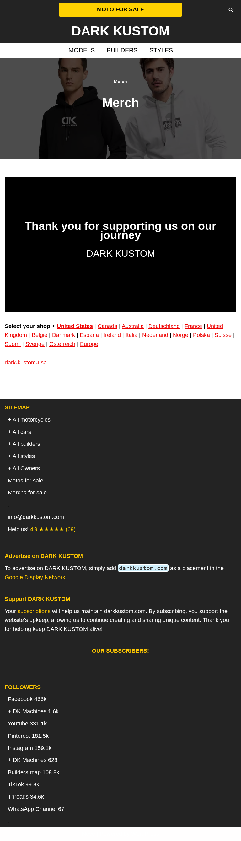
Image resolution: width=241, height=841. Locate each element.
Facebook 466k (27, 699)
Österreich (62, 344)
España (89, 335)
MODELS (81, 50)
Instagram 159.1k (29, 748)
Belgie (39, 335)
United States (75, 326)
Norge (180, 335)
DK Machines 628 (35, 760)
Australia (133, 326)
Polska (201, 335)
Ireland (112, 335)
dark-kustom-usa (26, 362)
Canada (107, 326)
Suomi (13, 344)
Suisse (223, 335)
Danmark (63, 335)
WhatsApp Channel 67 (36, 809)
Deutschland (164, 326)
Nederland (155, 335)
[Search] (230, 9)
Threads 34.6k (26, 797)
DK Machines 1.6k (36, 711)
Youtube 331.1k (27, 723)
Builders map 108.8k (33, 772)
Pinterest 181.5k (28, 736)
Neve (88, 834)
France (193, 326)
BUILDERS (122, 50)
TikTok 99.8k (23, 784)
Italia (131, 335)
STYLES (161, 50)
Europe (89, 344)
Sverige (35, 344)
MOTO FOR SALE (120, 9)
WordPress (145, 834)
